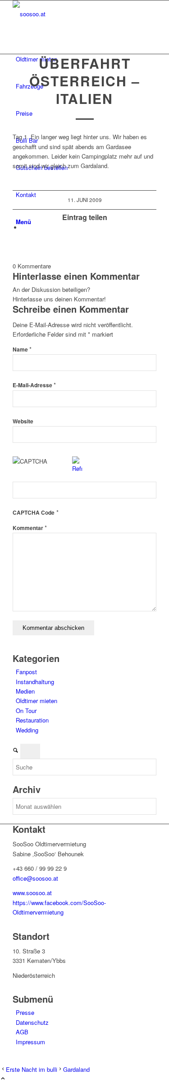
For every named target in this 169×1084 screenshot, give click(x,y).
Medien (25, 691)
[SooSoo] (80, 13)
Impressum (30, 1041)
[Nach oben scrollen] (3, 1079)
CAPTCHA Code (34, 512)
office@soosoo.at (35, 878)
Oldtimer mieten (36, 700)
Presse (25, 1012)
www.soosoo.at (32, 892)
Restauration (32, 720)
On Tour (26, 710)
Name (22, 349)
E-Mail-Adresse (34, 385)
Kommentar (30, 528)
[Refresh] (77, 468)
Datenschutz (32, 1022)
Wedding (27, 730)
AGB (22, 1032)
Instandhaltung (35, 681)
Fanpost (26, 671)
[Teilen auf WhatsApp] (24, 227)
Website (23, 421)
